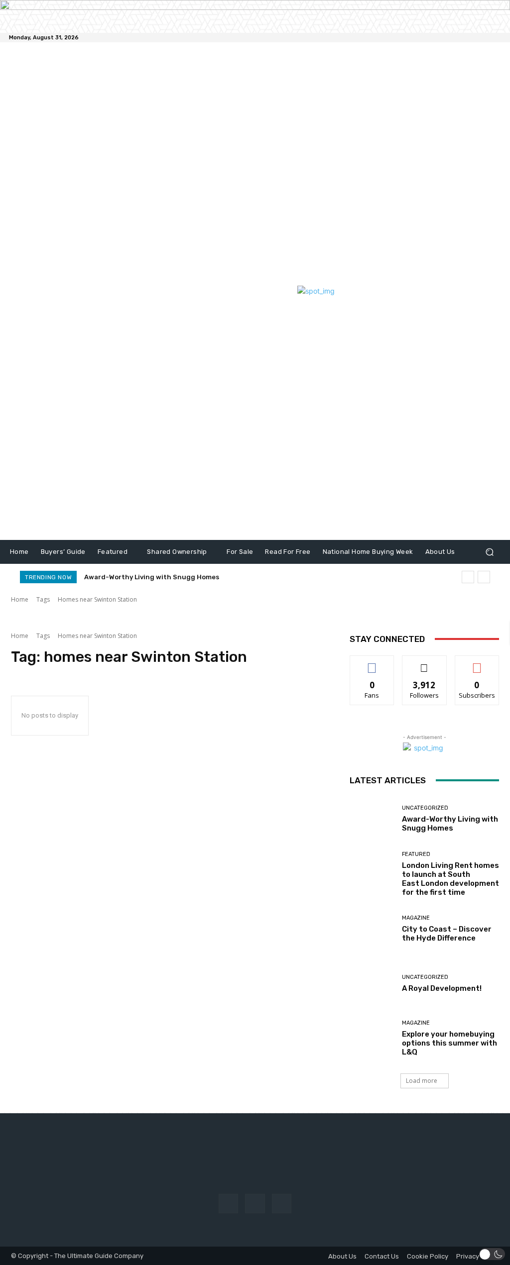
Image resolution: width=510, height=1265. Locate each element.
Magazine (416, 918)
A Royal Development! (442, 988)
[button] (489, 551)
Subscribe (477, 663)
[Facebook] (228, 1203)
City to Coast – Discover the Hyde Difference (447, 934)
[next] (484, 577)
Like (372, 663)
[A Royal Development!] (372, 983)
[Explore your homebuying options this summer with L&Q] (372, 1038)
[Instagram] (254, 1203)
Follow (424, 663)
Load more (421, 1080)
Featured (416, 854)
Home (19, 599)
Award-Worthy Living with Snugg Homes (151, 577)
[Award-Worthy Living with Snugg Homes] (372, 819)
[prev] (468, 577)
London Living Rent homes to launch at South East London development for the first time (450, 879)
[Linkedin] (281, 1203)
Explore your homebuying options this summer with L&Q (449, 1043)
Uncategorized (425, 808)
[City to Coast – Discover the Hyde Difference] (372, 929)
